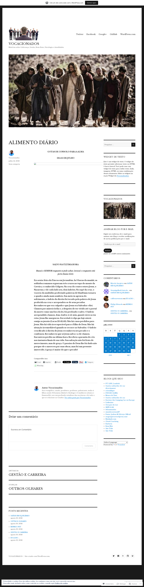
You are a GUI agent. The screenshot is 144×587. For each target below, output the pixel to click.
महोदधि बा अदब (110, 407)
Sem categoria (14, 164)
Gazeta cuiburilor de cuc (115, 398)
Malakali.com (111, 419)
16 (124, 343)
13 (110, 343)
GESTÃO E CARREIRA (19, 532)
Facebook (91, 34)
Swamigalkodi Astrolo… (120, 290)
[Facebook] (118, 556)
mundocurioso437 (113, 412)
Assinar (108, 251)
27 (110, 351)
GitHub (113, 34)
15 (119, 343)
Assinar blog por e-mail (119, 229)
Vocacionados (14, 158)
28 (115, 351)
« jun (110, 355)
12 (106, 343)
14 (115, 343)
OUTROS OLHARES (18, 521)
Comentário (89, 446)
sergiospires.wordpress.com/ (117, 417)
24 (128, 347)
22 (119, 347)
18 (133, 343)
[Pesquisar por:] (117, 145)
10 (128, 339)
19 (106, 347)
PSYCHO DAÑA (112, 393)
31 (128, 351)
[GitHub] (128, 556)
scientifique (110, 391)
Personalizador (123, 176)
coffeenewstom (116, 299)
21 (115, 347)
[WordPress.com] (133, 556)
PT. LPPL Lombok (113, 383)
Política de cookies (61, 583)
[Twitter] (114, 556)
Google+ (103, 34)
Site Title (109, 428)
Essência (109, 424)
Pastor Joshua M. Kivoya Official (118, 414)
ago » (129, 355)
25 (133, 347)
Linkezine (109, 402)
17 (128, 343)
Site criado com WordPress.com (37, 556)
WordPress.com (127, 34)
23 (124, 347)
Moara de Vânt (111, 395)
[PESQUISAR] (133, 145)
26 (106, 351)
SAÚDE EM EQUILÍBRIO (20, 516)
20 (110, 347)
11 (133, 339)
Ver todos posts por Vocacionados (77, 398)
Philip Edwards (117, 304)
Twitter (79, 34)
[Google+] (123, 556)
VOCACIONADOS (24, 44)
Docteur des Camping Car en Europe (120, 400)
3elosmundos (111, 410)
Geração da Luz (112, 405)
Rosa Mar (109, 426)
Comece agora (91, 3)
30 (124, 351)
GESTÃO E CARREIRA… (120, 311)
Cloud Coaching (112, 421)
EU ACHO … (15, 538)
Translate (121, 445)
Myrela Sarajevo (117, 283)
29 (119, 351)
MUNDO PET (16, 527)
